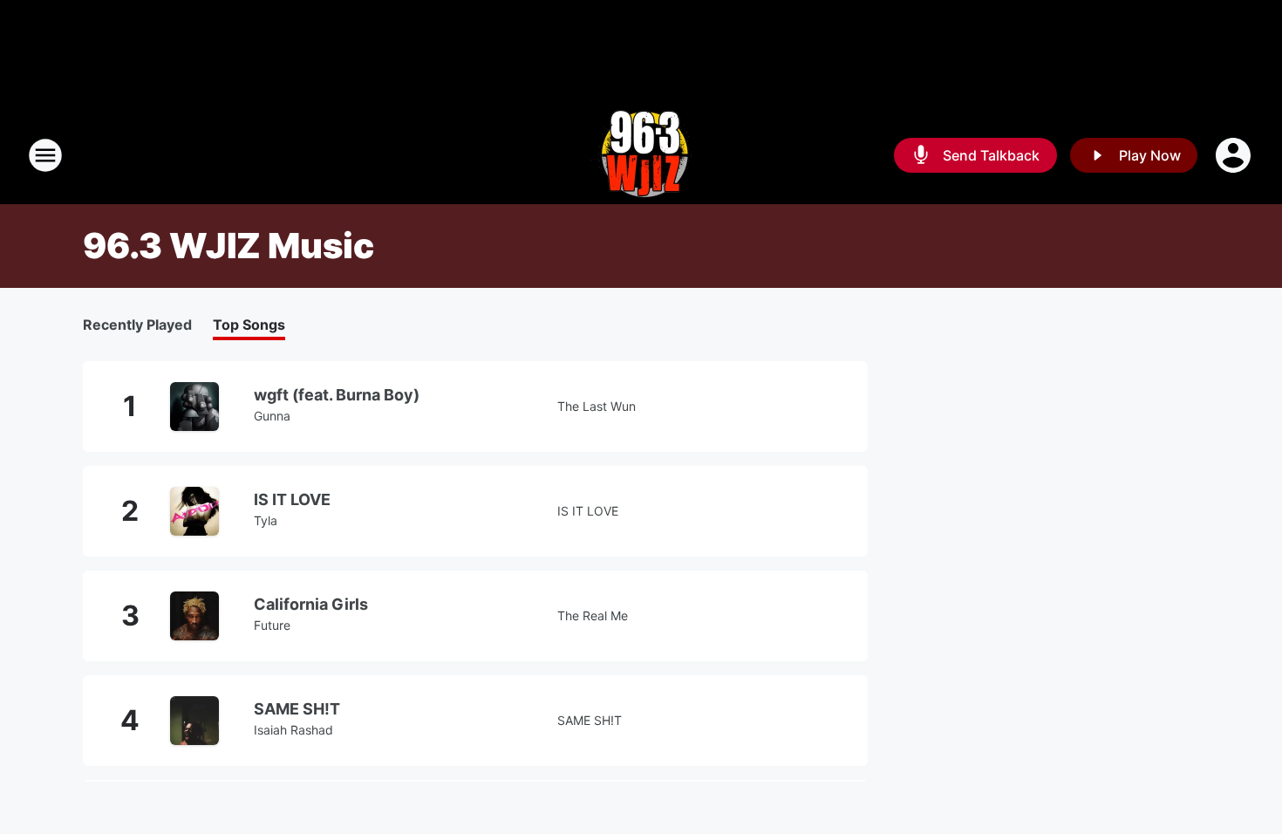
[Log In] (1235, 155)
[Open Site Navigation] (45, 155)
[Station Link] (641, 155)
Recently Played (137, 324)
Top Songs (249, 324)
